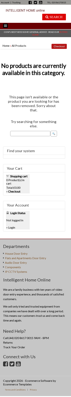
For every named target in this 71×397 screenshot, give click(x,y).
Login (11, 227)
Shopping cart (18, 176)
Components (13, 267)
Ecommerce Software (38, 380)
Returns (8, 342)
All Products (19, 45)
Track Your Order (14, 347)
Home (6, 45)
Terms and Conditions (15, 389)
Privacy (33, 389)
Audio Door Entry (16, 262)
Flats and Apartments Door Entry (25, 258)
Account (5, 2)
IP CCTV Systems (16, 271)
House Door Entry (16, 253)
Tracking (16, 2)
